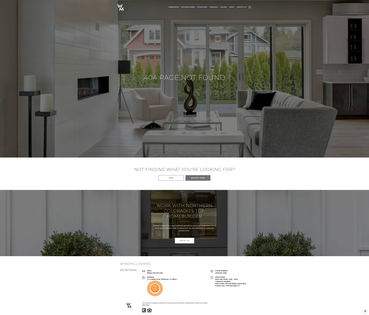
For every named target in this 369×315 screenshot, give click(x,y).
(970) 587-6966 (221, 273)
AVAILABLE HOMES (198, 178)
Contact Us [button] (185, 240)
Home (171, 178)
